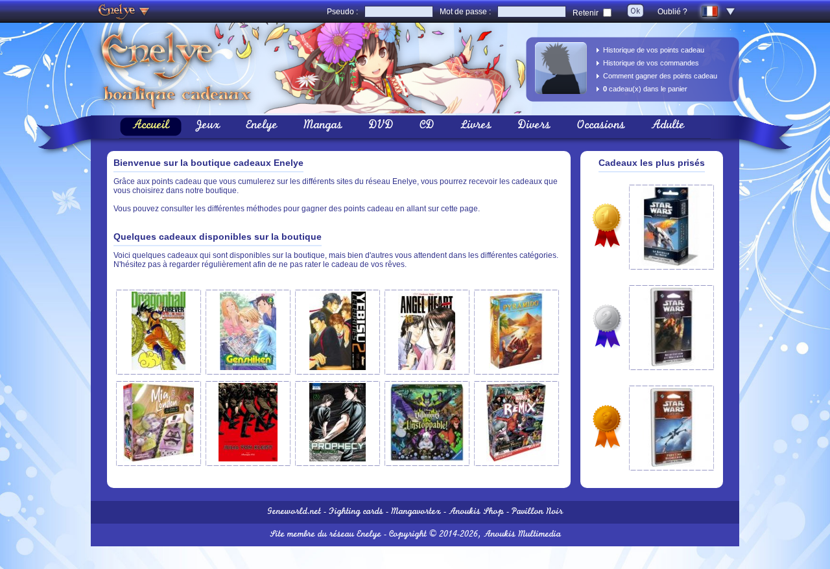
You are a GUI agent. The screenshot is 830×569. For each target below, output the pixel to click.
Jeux (207, 126)
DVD (381, 126)
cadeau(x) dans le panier (645, 89)
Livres (476, 126)
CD (427, 126)
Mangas (322, 126)
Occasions (600, 126)
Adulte (668, 126)
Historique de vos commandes (651, 63)
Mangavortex (416, 512)
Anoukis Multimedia (522, 535)
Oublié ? (672, 11)
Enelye (262, 126)
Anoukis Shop (476, 512)
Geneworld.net (294, 512)
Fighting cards (356, 512)
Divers (534, 126)
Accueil (150, 126)
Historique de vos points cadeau (653, 50)
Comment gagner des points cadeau (660, 76)
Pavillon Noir (537, 512)
